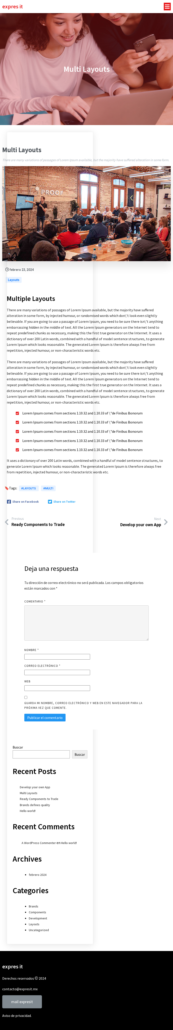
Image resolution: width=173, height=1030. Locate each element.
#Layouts (28, 488)
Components (37, 912)
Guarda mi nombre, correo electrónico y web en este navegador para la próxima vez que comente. (83, 705)
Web (27, 681)
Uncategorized (39, 930)
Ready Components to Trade (39, 799)
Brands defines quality (35, 805)
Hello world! (28, 811)
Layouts (13, 280)
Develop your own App (35, 787)
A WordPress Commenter (39, 843)
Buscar (18, 747)
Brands (33, 906)
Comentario (35, 601)
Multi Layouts (28, 793)
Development (38, 918)
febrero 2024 (37, 875)
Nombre (31, 650)
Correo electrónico (42, 666)
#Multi (48, 488)
